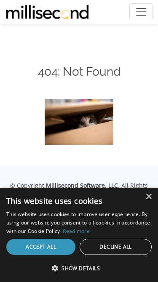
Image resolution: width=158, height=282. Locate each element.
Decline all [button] (115, 246)
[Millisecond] (47, 12)
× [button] (148, 197)
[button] (79, 268)
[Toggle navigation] (141, 11)
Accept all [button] (41, 246)
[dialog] (79, 235)
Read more (76, 231)
